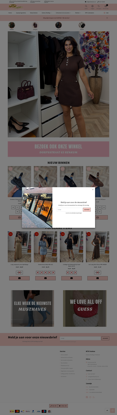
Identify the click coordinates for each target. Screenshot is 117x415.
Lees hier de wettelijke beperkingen (74, 213)
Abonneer (86, 209)
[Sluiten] (92, 189)
